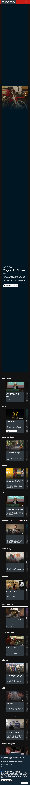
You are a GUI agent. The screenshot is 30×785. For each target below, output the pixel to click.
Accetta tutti (25, 782)
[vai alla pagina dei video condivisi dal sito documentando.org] (23, 520)
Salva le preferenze (6, 780)
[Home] (8, 2)
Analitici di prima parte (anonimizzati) (11, 771)
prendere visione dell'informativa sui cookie (18, 762)
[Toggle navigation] (26, 2)
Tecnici (4, 766)
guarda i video (12, 431)
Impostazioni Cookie (15, 754)
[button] (27, 391)
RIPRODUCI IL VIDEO (11, 285)
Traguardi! (6, 266)
